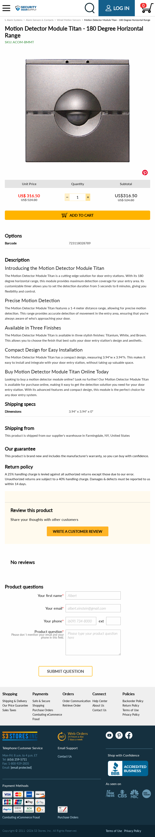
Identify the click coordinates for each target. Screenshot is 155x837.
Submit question (65, 671)
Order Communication (77, 701)
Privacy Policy (131, 714)
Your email (53, 608)
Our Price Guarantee (15, 705)
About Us (98, 705)
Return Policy (131, 705)
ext (101, 621)
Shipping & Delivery (14, 701)
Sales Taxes (9, 710)
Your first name (50, 595)
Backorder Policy (133, 701)
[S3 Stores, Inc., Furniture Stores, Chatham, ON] (128, 768)
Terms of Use (131, 710)
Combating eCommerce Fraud (21, 817)
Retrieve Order (72, 705)
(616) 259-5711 (17, 759)
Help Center (99, 701)
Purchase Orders (42, 710)
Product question (48, 631)
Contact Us (99, 710)
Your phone (53, 621)
